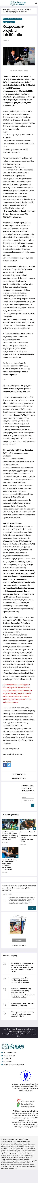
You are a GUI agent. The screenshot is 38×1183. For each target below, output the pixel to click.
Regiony (20, 1029)
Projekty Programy (8, 22)
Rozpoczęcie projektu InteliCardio (16, 12)
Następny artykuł (19, 778)
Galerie (19, 1036)
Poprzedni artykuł (19, 774)
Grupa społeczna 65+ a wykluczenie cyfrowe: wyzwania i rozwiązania (20, 980)
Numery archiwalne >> (19, 945)
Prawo (5, 1029)
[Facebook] (5, 765)
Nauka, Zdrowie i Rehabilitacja (22, 10)
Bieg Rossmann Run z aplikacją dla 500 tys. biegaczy (22, 1004)
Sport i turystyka (24, 1032)
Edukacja (32, 1029)
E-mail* (24, 797)
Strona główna (7, 10)
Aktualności (12, 1029)
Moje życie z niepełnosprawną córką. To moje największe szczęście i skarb (22, 1014)
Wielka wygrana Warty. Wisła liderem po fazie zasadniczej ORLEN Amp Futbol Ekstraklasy (10, 835)
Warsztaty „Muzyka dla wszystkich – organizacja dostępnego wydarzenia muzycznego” (9, 864)
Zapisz (33, 805)
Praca (26, 1029)
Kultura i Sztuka (13, 1032)
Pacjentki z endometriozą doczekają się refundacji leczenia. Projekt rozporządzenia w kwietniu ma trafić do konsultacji (23, 992)
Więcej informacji (31, 1127)
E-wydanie (19, 940)
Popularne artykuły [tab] (10, 956)
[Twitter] (9, 765)
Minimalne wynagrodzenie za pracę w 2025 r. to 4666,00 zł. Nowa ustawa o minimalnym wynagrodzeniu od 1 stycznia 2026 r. (22, 967)
